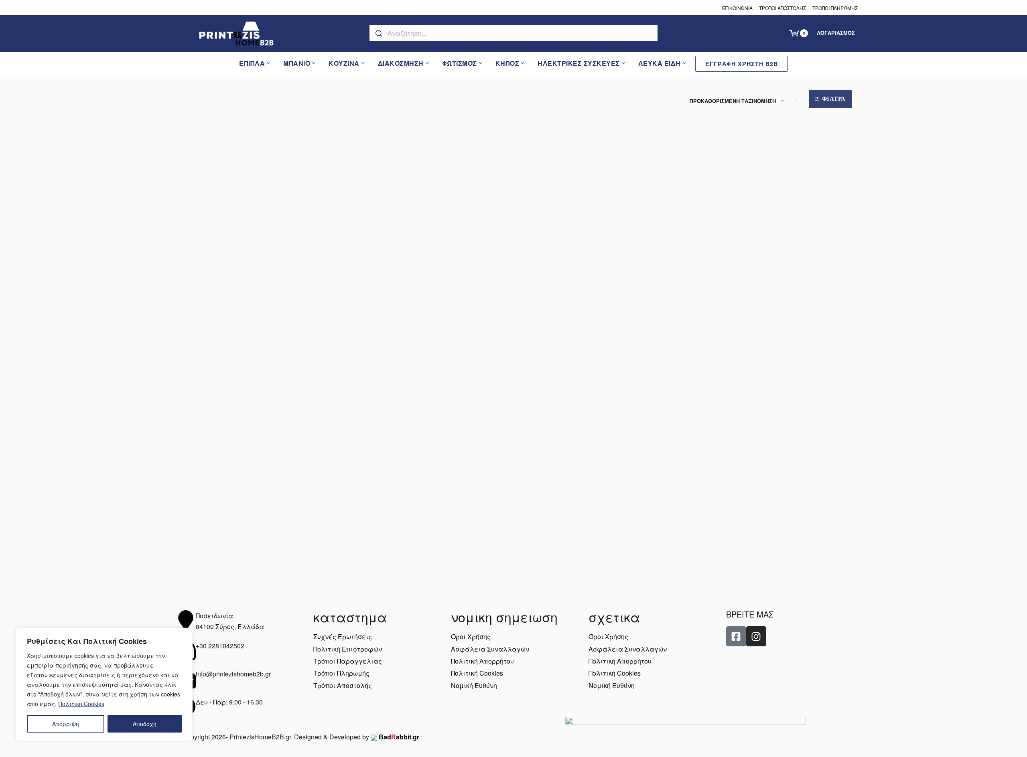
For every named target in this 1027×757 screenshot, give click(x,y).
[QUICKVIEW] (320, 163)
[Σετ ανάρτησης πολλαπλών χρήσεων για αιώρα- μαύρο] (769, 227)
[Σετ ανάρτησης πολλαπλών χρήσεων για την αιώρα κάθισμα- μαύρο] (428, 458)
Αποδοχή (144, 724)
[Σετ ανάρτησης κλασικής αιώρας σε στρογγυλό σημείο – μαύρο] (428, 227)
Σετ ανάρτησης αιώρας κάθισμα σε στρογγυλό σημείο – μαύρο (252, 325)
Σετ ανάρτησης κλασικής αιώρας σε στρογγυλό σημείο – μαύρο (424, 325)
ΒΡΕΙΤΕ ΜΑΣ (749, 614)
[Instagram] (756, 636)
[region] (104, 684)
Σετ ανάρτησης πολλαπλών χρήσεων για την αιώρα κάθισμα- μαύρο (425, 557)
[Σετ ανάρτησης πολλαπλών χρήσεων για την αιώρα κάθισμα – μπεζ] (257, 458)
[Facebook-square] (736, 636)
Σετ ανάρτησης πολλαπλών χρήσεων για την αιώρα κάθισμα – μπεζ (254, 557)
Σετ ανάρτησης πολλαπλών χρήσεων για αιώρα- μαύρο (767, 325)
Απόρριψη (65, 724)
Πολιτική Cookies (81, 704)
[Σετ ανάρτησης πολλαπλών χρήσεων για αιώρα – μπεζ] (599, 227)
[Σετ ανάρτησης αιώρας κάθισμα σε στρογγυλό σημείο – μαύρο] (257, 227)
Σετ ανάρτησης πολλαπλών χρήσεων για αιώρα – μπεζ (596, 325)
